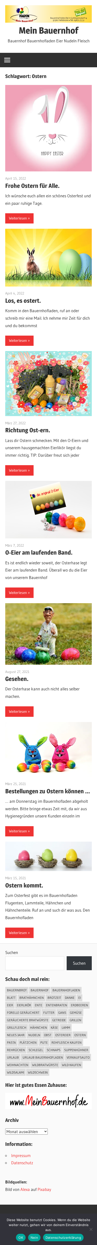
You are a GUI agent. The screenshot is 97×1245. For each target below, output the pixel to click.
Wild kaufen (71, 1065)
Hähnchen (38, 1027)
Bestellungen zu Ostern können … (47, 791)
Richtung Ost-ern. (27, 430)
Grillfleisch (16, 1027)
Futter (48, 1013)
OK (20, 1238)
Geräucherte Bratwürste (27, 1020)
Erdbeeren (79, 1005)
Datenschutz (22, 1162)
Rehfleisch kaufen (66, 1042)
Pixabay (44, 1189)
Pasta (11, 1042)
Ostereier (63, 1035)
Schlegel (36, 1050)
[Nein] (90, 1229)
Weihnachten (17, 1065)
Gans (62, 1013)
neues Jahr (16, 1035)
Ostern (80, 1035)
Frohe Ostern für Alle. (32, 185)
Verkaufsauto (78, 1057)
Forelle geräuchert (23, 1013)
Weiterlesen (18, 218)
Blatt (11, 998)
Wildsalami (15, 1072)
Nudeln (34, 1035)
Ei (79, 998)
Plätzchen (28, 1042)
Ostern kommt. (24, 885)
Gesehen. (17, 678)
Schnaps (53, 1050)
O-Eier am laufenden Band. (39, 552)
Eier (10, 1005)
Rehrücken (16, 1050)
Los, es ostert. (23, 300)
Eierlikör (24, 1005)
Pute (44, 1042)
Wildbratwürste (45, 1065)
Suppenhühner (76, 1050)
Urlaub (13, 1057)
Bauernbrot (17, 990)
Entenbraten (56, 1005)
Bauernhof (40, 990)
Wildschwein (38, 1072)
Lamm (66, 1027)
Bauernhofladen (66, 990)
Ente (38, 1005)
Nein (34, 1238)
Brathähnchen (31, 998)
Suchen (11, 952)
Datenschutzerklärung (63, 1238)
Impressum (21, 1155)
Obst (47, 1035)
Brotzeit (54, 998)
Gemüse (76, 1013)
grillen (75, 1020)
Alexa (25, 1189)
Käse (54, 1027)
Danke (70, 998)
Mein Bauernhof (48, 30)
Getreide (59, 1020)
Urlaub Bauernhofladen (43, 1057)
